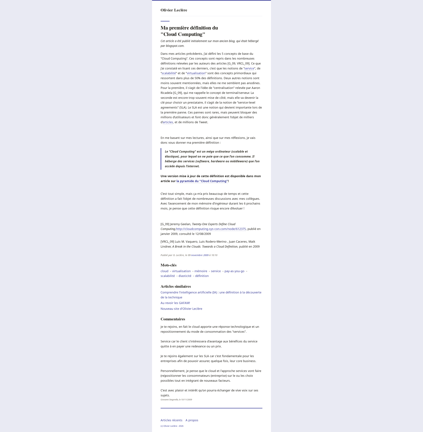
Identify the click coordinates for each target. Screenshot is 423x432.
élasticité (185, 276)
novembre (197, 255)
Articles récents (171, 420)
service (249, 68)
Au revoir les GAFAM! (175, 303)
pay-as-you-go (234, 271)
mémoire (200, 271)
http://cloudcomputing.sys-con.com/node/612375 (211, 229)
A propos (192, 420)
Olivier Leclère (174, 10)
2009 (206, 255)
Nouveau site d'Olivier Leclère (181, 309)
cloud (164, 271)
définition (202, 276)
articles (168, 122)
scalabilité (169, 73)
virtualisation (196, 73)
